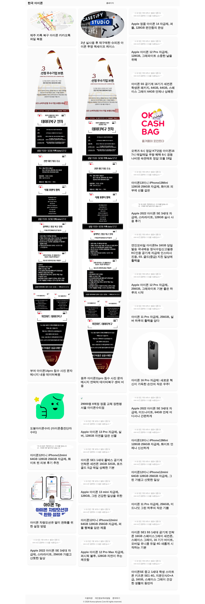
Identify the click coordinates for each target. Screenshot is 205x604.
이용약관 (89, 598)
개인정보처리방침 (102, 598)
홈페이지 (110, 3)
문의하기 (116, 598)
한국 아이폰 (35, 3)
